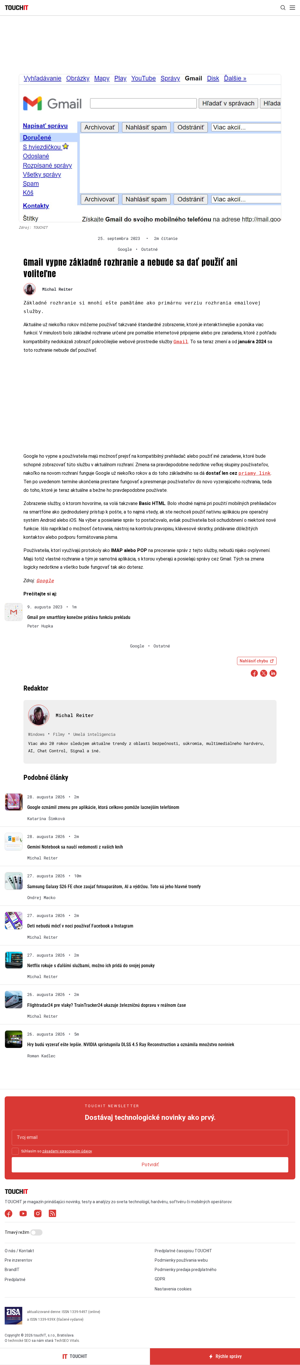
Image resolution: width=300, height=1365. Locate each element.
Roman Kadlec (41, 1056)
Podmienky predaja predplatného (186, 1269)
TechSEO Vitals (66, 1341)
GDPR (160, 1279)
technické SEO (19, 1341)
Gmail (180, 341)
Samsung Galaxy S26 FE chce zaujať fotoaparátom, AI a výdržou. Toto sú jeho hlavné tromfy (114, 886)
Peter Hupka (40, 626)
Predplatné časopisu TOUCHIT (183, 1250)
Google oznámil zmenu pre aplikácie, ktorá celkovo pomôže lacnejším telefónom (103, 807)
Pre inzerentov (18, 1260)
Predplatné (15, 1279)
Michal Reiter (57, 289)
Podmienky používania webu (181, 1260)
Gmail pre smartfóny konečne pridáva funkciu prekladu (78, 617)
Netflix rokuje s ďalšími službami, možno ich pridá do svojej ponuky (91, 965)
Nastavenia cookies (173, 1289)
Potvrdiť (150, 1164)
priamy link (254, 473)
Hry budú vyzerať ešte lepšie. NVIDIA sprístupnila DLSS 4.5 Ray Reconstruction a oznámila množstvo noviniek (130, 1044)
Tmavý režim (17, 1232)
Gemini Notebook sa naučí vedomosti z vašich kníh (75, 847)
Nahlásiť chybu (254, 661)
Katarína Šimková (46, 819)
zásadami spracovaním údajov (67, 1151)
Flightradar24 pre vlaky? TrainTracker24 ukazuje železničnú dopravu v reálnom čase (106, 1005)
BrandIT (12, 1269)
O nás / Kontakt (19, 1250)
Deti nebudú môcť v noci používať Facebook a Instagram (80, 926)
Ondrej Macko (41, 898)
